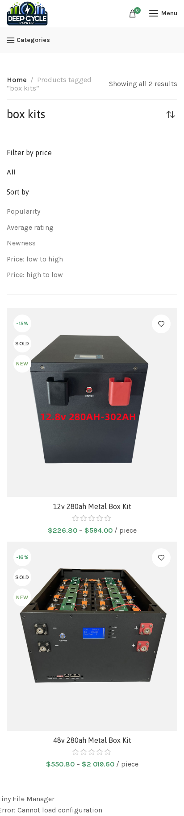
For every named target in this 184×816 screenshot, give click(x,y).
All (11, 172)
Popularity (23, 211)
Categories (33, 40)
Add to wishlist (161, 324)
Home (17, 79)
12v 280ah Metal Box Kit (92, 506)
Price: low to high (35, 259)
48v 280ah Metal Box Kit (92, 740)
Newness (21, 243)
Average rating (30, 227)
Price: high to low (35, 274)
